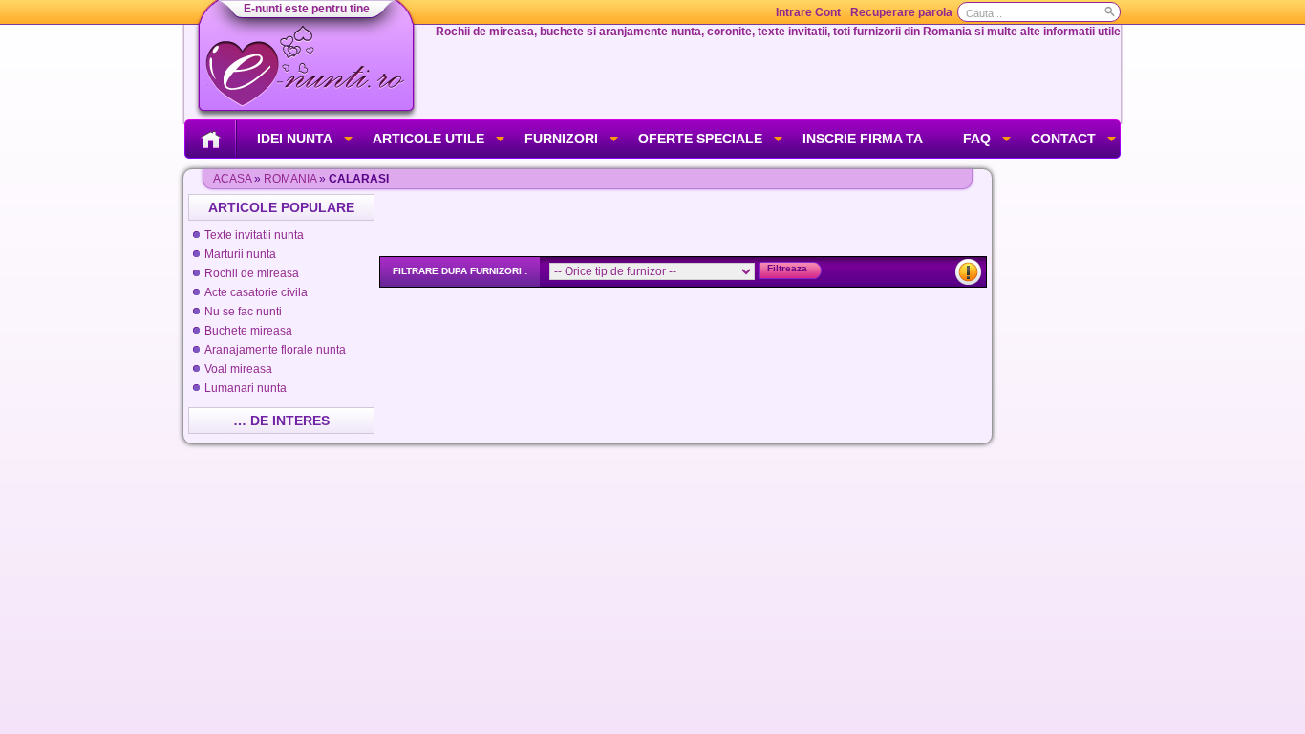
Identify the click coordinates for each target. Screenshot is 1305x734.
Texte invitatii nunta (254, 235)
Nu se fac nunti (243, 311)
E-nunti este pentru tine (307, 8)
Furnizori (561, 138)
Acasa (232, 178)
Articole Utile (428, 138)
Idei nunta (294, 138)
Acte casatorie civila (256, 292)
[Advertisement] (685, 222)
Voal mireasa (238, 369)
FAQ (977, 138)
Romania (290, 178)
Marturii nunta (240, 254)
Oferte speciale (700, 138)
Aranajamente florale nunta (275, 349)
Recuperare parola (901, 12)
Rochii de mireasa (251, 273)
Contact (1063, 138)
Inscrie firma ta (862, 138)
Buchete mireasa (248, 330)
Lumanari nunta (245, 388)
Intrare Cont (808, 12)
